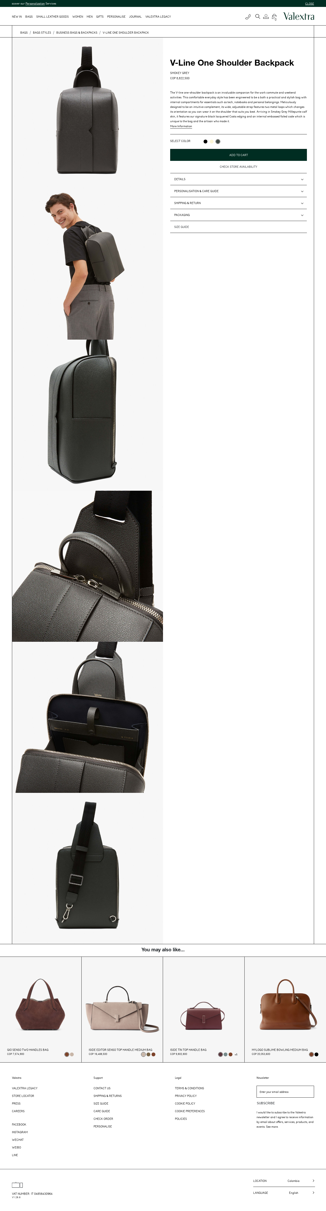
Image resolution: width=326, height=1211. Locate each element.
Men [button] (90, 16)
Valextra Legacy (24, 1088)
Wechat (18, 1139)
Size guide (181, 227)
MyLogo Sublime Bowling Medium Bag (280, 1049)
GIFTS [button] (100, 16)
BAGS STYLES (42, 32)
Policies (181, 1118)
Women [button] (77, 16)
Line (15, 1155)
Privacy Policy (186, 1096)
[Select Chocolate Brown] (153, 1054)
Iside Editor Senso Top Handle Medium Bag (120, 1049)
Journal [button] (135, 16)
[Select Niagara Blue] (225, 1054)
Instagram (20, 1132)
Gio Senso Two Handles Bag (27, 1049)
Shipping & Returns (108, 1096)
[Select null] (148, 1054)
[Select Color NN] (205, 141)
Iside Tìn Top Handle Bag (188, 1049)
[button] (266, 16)
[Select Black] (316, 1054)
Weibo (16, 1147)
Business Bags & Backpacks (76, 32)
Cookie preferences (190, 1111)
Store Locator (23, 1096)
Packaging (182, 215)
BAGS (24, 32)
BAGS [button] (29, 16)
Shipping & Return (187, 203)
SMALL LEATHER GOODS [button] (52, 16)
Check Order (103, 1118)
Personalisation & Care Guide (196, 191)
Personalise (116, 16)
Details (179, 179)
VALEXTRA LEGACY (158, 16)
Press (16, 1103)
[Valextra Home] (298, 16)
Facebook (19, 1124)
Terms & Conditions (189, 1088)
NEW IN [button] (17, 16)
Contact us (102, 1088)
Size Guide (101, 1103)
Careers (18, 1111)
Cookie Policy (185, 1103)
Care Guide (102, 1111)
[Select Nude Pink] (72, 1054)
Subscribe (266, 1103)
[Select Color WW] (212, 141)
